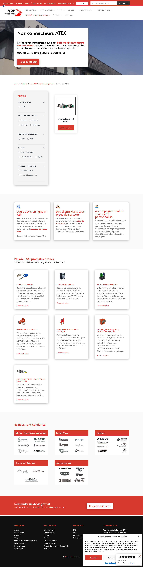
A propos (17, 535)
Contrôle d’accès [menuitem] (103, 10)
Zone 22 (36, 125)
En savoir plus (22, 305)
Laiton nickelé (26, 157)
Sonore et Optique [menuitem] (85, 10)
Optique (47, 535)
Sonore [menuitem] (71, 10)
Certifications (24, 102)
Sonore (46, 538)
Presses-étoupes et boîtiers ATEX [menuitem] (37, 15)
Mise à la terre (49, 530)
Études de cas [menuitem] (36, 3)
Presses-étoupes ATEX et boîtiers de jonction (37, 84)
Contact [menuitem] (82, 3)
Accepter (93, 558)
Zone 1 (24, 120)
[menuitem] (9, 6)
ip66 (23, 139)
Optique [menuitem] (60, 10)
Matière (21, 148)
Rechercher (123, 3)
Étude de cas (19, 543)
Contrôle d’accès (50, 543)
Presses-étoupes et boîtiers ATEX (56, 546)
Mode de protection (27, 166)
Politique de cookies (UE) (82, 538)
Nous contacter (28, 61)
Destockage (18, 548)
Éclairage (47, 548)
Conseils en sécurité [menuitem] (66, 3)
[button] (138, 537)
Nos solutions (19, 533)
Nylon (40, 157)
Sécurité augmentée (29, 175)
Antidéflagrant (27, 170)
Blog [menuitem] (27, 3)
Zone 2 (35, 120)
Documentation (20, 546)
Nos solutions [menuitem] (8, 3)
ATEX (23, 107)
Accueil (16, 84)
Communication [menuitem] (46, 10)
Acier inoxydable (27, 152)
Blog (16, 538)
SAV (74, 533)
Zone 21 (24, 125)
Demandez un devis (99, 505)
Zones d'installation (27, 116)
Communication (49, 533)
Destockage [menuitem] (69, 15)
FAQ (74, 530)
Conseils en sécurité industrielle (25, 540)
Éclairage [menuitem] (56, 15)
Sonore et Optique (50, 540)
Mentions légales (79, 535)
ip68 (32, 139)
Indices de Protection (27, 134)
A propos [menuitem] (19, 3)
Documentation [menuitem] (50, 3)
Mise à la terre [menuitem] (31, 10)
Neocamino (69, 557)
